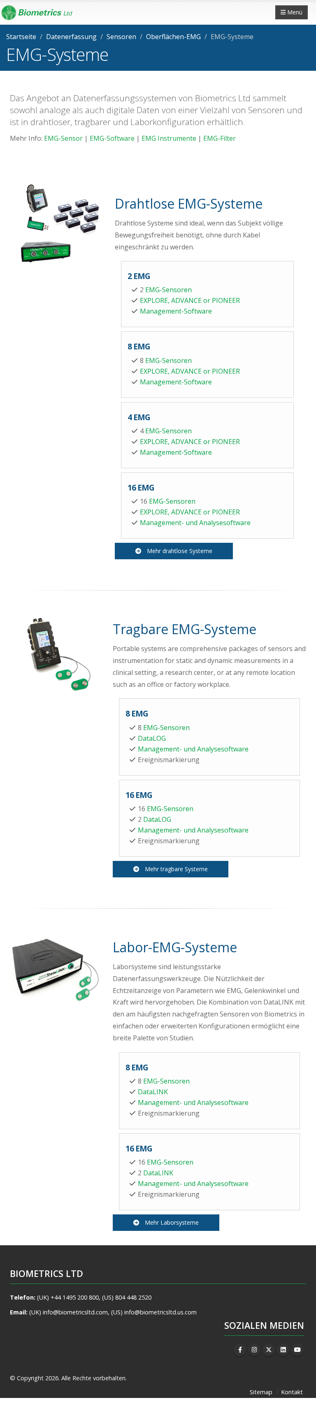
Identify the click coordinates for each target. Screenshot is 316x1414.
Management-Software (176, 311)
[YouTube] (297, 1350)
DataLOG (152, 738)
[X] (269, 1350)
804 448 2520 (133, 1297)
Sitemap (261, 1392)
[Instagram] (254, 1350)
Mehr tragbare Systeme (176, 869)
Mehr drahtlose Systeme (179, 551)
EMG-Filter (219, 138)
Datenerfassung (71, 36)
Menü (294, 12)
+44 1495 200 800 (75, 1297)
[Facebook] (240, 1350)
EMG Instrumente (169, 138)
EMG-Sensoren (168, 289)
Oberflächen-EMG (173, 36)
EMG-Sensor (63, 138)
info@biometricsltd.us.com (160, 1312)
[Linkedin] (283, 1350)
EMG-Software (112, 138)
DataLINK (153, 1091)
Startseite (21, 36)
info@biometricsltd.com (75, 1312)
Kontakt (292, 1392)
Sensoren (121, 36)
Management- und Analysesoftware (195, 522)
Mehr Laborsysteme (172, 1222)
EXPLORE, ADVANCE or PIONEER (190, 300)
